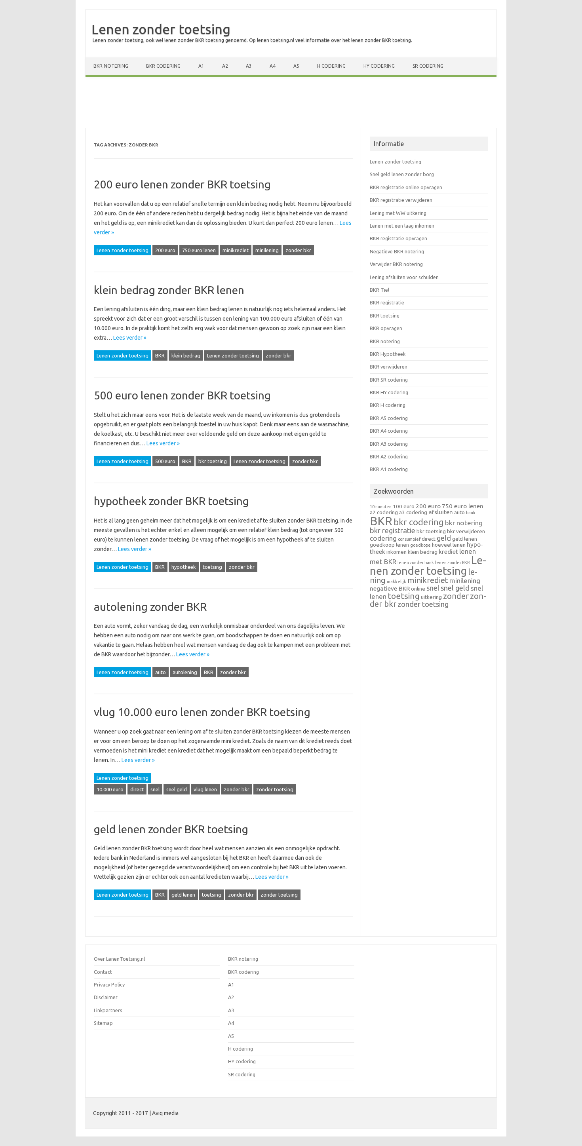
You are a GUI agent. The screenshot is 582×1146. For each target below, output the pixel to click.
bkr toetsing (212, 461)
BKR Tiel (379, 290)
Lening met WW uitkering (398, 213)
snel (155, 789)
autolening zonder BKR (150, 607)
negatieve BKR (390, 588)
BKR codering (163, 65)
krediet (448, 551)
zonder (456, 596)
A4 (273, 65)
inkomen (396, 552)
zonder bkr (298, 250)
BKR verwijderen (388, 366)
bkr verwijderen (466, 531)
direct (137, 789)
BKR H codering (387, 405)
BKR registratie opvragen (398, 238)
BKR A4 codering (389, 430)
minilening (267, 250)
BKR (160, 355)
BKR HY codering (389, 392)
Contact (103, 972)
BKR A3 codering (389, 444)
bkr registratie (392, 530)
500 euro (165, 461)
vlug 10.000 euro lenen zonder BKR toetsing (202, 712)
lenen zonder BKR (452, 562)
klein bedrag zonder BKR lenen (169, 290)
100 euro (404, 506)
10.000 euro (110, 789)
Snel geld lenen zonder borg (402, 174)
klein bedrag (185, 355)
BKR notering (110, 65)
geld (444, 538)
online (418, 588)
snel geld (176, 789)
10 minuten (381, 506)
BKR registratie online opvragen (406, 187)
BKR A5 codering (389, 418)
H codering (331, 65)
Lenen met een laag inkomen (402, 225)
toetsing (212, 567)
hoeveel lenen (449, 545)
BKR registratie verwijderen (401, 200)
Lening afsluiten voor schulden (404, 277)
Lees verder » (129, 337)
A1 (201, 65)
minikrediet (236, 250)
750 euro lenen (199, 250)
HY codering (379, 65)
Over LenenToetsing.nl (119, 959)
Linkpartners (108, 1010)
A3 (249, 65)
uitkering (431, 597)
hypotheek (183, 567)
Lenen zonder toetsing (160, 28)
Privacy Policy (109, 984)
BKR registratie (387, 302)
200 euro (165, 250)
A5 (296, 65)
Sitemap (103, 1023)
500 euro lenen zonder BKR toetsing (182, 395)
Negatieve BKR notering (397, 251)
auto (160, 672)
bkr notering (464, 522)
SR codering (428, 65)
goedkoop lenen (389, 545)
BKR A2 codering (389, 456)
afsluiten (440, 512)
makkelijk (396, 581)
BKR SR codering (389, 379)
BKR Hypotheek (387, 354)
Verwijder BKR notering (396, 264)
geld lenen (183, 894)
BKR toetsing (384, 315)
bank (470, 512)
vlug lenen (205, 789)
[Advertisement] (291, 104)
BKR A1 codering (389, 469)
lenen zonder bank (416, 562)
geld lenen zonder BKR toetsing (171, 829)
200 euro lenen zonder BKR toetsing (182, 184)
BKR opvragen (386, 328)
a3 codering (413, 512)
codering (383, 538)
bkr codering (419, 522)
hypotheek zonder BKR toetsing (171, 501)
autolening (185, 672)
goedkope (420, 545)
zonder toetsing (274, 789)
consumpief (409, 539)
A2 (225, 65)
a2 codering (384, 512)
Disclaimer (106, 997)
